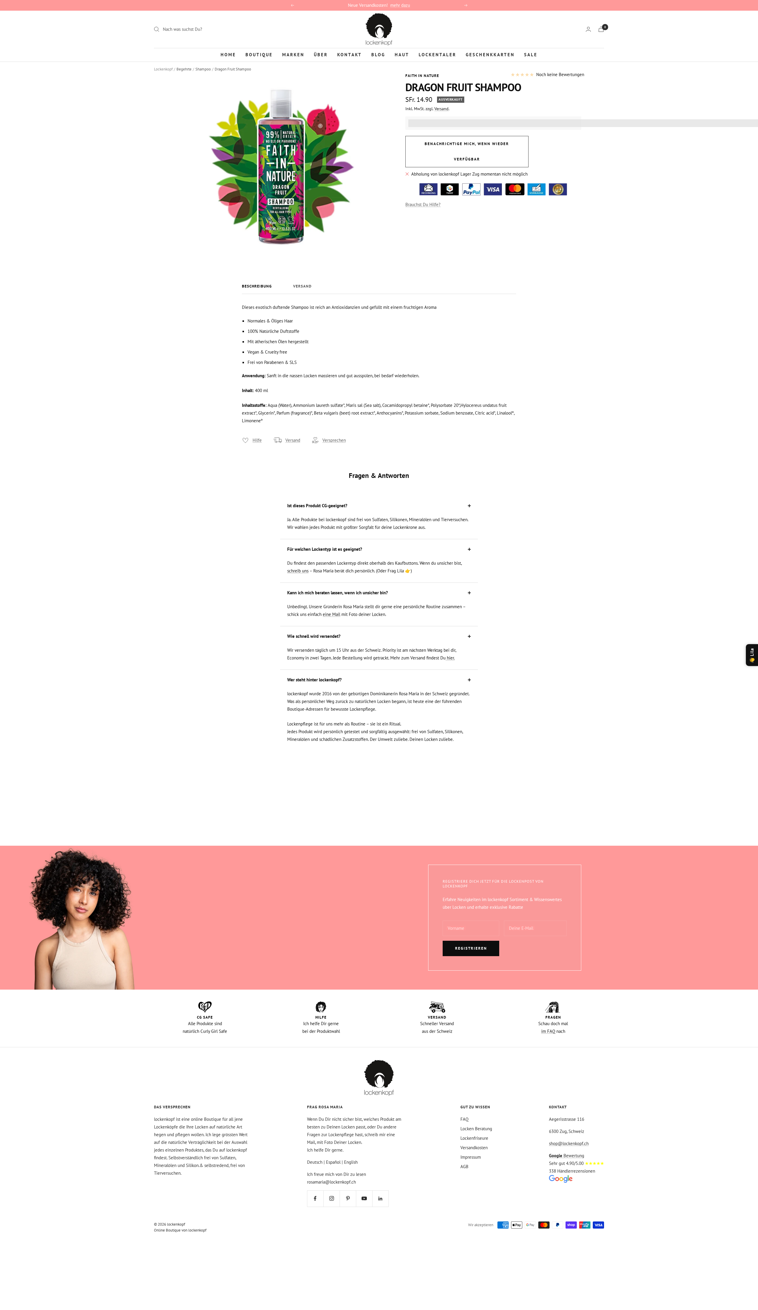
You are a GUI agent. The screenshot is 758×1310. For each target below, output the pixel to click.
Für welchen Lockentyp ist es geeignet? (324, 549)
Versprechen (334, 440)
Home (228, 54)
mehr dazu (400, 5)
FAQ (464, 1119)
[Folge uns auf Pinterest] (348, 1198)
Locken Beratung (476, 1128)
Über (321, 54)
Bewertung (566, 1155)
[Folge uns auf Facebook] (315, 1198)
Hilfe (257, 440)
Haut (402, 54)
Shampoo (203, 69)
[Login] (588, 29)
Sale (530, 54)
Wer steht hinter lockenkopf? (314, 680)
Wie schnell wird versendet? (314, 636)
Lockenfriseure (474, 1138)
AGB (464, 1166)
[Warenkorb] (601, 29)
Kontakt (349, 54)
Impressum (470, 1157)
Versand (441, 108)
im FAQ (548, 1031)
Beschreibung (257, 286)
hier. (450, 658)
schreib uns (298, 571)
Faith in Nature (422, 75)
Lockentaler (437, 54)
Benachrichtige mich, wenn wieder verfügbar (467, 151)
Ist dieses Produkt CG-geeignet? (317, 505)
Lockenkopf (163, 69)
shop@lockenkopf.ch (569, 1143)
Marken (293, 54)
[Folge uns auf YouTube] (364, 1198)
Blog (378, 54)
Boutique (259, 54)
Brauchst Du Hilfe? (423, 204)
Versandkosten (474, 1147)
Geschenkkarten (490, 54)
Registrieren (471, 948)
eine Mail (331, 614)
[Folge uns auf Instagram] (331, 1198)
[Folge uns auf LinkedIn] (380, 1198)
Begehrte (184, 69)
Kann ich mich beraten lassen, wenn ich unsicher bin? (337, 592)
